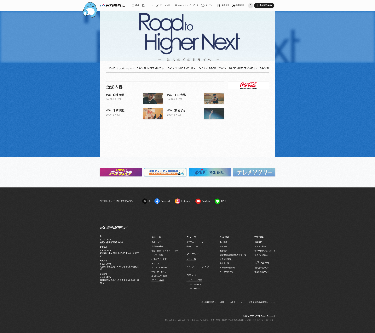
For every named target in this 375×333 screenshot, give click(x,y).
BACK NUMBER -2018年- (212, 68)
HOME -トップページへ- (120, 68)
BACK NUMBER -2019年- (181, 68)
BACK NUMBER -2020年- (150, 68)
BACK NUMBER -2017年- (242, 68)
